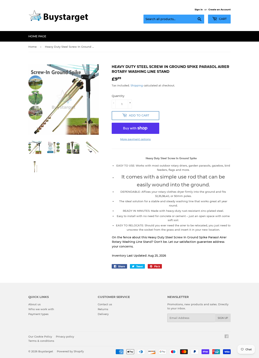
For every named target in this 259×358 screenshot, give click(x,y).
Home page (37, 36)
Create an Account (219, 9)
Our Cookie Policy (40, 336)
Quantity (118, 96)
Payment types (38, 314)
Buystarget (45, 351)
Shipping (137, 85)
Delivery (103, 314)
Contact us (105, 304)
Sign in (199, 9)
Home (32, 46)
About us (34, 304)
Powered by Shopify (70, 351)
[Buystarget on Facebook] (226, 337)
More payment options (135, 139)
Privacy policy (65, 336)
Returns (103, 309)
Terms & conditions (41, 340)
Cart (222, 19)
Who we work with (41, 309)
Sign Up (223, 317)
